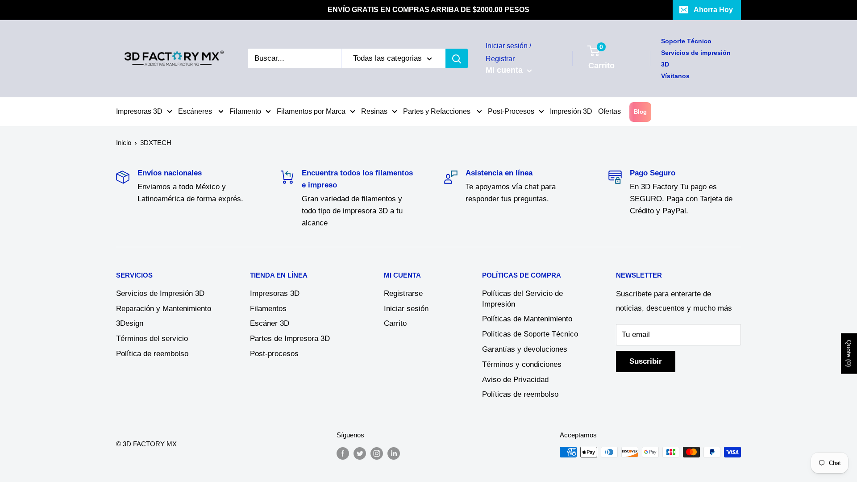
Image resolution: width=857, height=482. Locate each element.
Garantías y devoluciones (524, 349)
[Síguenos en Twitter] (360, 453)
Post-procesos (274, 353)
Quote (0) (849, 353)
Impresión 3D (571, 111)
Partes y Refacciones (437, 111)
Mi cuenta (505, 70)
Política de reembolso (152, 353)
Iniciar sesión (406, 308)
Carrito (395, 323)
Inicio (123, 142)
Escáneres (196, 111)
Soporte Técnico (686, 41)
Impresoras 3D (139, 111)
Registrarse (403, 293)
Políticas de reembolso (520, 394)
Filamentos (268, 308)
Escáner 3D (269, 323)
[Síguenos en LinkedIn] (393, 453)
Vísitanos (675, 75)
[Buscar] (456, 58)
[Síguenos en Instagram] (376, 453)
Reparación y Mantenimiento (163, 308)
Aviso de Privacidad (515, 379)
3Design (129, 323)
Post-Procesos (511, 111)
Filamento (245, 111)
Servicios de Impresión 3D (160, 293)
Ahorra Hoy (713, 9)
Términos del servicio (152, 338)
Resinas (374, 111)
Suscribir (645, 361)
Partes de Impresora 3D (290, 338)
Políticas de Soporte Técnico (530, 334)
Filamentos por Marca (311, 111)
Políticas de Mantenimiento (527, 319)
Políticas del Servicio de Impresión (522, 298)
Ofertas (609, 111)
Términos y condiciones (522, 364)
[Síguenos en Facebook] (343, 453)
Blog (640, 111)
